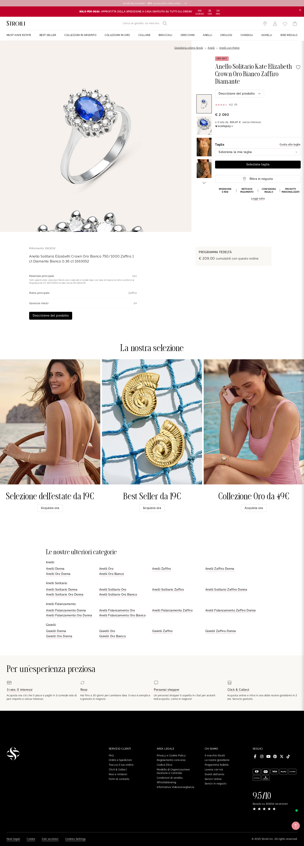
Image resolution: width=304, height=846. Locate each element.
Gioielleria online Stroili (188, 47)
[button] (258, 194)
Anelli (211, 47)
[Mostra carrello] (294, 24)
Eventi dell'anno (214, 774)
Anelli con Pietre (229, 47)
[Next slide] (204, 182)
